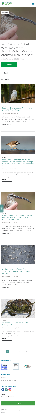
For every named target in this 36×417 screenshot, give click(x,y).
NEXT (28, 351)
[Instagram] (9, 389)
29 (19, 351)
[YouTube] (13, 389)
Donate (18, 403)
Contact (3, 394)
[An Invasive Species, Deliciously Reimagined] (18, 308)
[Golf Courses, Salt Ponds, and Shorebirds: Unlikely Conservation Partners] (18, 254)
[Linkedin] (6, 389)
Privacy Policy (4, 409)
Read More (9, 64)
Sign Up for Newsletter (7, 396)
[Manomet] (7, 3)
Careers (3, 377)
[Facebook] (2, 389)
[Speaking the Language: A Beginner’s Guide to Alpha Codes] (18, 93)
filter (6, 79)
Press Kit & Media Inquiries (9, 380)
